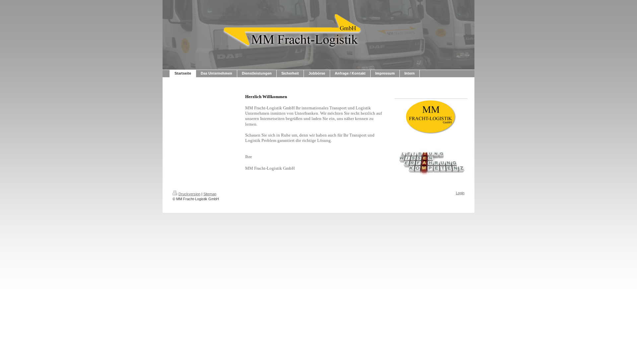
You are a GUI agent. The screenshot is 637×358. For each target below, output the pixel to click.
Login (460, 193)
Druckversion (189, 194)
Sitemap (209, 194)
